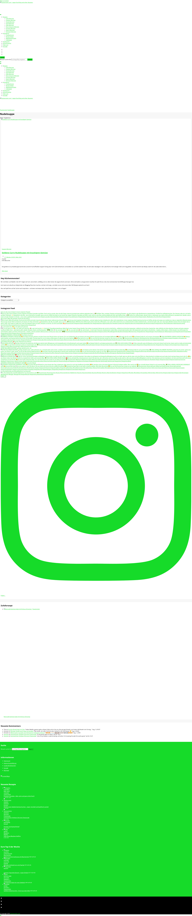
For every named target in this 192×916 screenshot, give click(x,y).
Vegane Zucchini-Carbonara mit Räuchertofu (16, 857)
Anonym (6, 734)
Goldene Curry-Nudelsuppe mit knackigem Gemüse (25, 252)
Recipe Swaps (10, 37)
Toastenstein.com (15, 913)
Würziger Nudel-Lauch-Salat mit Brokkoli (22, 731)
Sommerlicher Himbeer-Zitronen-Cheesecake (23, 734)
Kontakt (5, 46)
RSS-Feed (6, 770)
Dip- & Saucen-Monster (12, 27)
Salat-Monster (10, 18)
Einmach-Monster (11, 32)
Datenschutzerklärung (10, 763)
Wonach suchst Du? (5, 59)
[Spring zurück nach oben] (0, 915)
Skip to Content (4, 1)
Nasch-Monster (10, 30)
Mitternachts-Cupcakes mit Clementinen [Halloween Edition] (28, 733)
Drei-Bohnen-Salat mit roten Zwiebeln (14, 882)
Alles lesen (5, 271)
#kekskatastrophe (11, 38)
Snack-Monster (10, 22)
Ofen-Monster (10, 25)
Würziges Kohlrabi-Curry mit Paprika (14, 865)
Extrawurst (6, 33)
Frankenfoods (10, 35)
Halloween (9, 40)
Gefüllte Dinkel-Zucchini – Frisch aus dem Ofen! (17, 891)
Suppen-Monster (11, 20)
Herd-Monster (10, 23)
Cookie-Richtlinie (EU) (10, 766)
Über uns (5, 45)
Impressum (7, 761)
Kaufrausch (6, 41)
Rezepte (5, 17)
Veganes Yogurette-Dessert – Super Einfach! (16, 873)
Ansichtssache (7, 43)
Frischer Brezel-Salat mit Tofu (16, 729)
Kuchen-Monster (10, 28)
